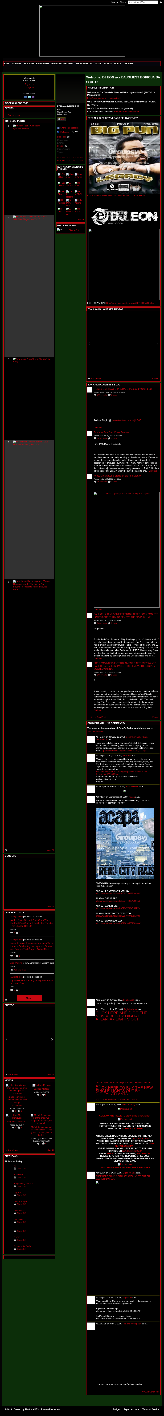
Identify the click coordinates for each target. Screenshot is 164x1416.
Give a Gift (21, 1168)
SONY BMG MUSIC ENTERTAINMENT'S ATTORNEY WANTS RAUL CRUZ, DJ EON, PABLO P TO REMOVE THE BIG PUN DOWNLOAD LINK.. (125, 665)
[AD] (8, 1170)
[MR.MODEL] (78, 194)
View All (50, 850)
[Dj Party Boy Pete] (70, 203)
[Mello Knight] (78, 203)
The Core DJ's (32, 1409)
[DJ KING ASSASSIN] (47, 872)
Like (63, 119)
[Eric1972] (8, 1242)
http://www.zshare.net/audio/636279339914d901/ (118, 893)
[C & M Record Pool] (70, 194)
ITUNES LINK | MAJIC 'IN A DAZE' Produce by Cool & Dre (123, 388)
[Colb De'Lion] (8, 1224)
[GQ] (16, 881)
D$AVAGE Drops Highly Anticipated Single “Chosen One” (31, 982)
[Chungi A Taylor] (8, 1206)
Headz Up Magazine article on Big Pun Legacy (117, 475)
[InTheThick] (62, 177)
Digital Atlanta (130, 1009)
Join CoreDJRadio (95, 731)
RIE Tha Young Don (132, 1324)
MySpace (64, 132)
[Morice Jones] (78, 177)
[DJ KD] (24, 872)
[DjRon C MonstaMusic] (32, 890)
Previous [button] (6, 1039)
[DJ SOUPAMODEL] (24, 898)
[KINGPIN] (16, 890)
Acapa (132, 797)
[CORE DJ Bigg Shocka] (8, 872)
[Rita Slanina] (8, 890)
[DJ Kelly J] (8, 864)
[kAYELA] (62, 194)
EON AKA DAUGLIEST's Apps (70, 157)
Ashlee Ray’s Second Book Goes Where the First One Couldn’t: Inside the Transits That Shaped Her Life (31, 922)
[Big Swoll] (40, 864)
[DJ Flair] (78, 185)
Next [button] (52, 1039)
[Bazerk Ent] (8, 1179)
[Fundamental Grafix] (8, 1251)
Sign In (123, 2)
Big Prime (127, 1297)
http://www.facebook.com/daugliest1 (104, 98)
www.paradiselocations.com (126, 111)
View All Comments (150, 1392)
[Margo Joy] (70, 177)
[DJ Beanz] (16, 872)
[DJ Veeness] (47, 864)
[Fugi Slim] (24, 864)
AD (15, 1166)
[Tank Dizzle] (62, 185)
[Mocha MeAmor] (47, 881)
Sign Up (114, 2)
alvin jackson (16, 916)
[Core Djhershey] (47, 898)
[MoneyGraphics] (40, 890)
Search (161, 2)
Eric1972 (18, 1237)
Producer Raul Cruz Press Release (111, 432)
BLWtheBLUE (132, 786)
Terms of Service (150, 1409)
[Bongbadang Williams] (8, 1188)
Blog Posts (61, 137)
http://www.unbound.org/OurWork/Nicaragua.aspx (123, 750)
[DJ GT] (32, 881)
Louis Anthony (128, 1104)
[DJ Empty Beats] (40, 872)
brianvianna (128, 1000)
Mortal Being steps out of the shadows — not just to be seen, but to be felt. (41, 1131)
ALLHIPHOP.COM (140, 1138)
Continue (98, 427)
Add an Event (14, 115)
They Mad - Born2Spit (17, 1121)
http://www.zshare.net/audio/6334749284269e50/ (118, 901)
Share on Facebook (69, 128)
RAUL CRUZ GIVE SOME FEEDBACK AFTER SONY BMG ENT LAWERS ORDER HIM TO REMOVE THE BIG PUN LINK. (126, 615)
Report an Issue (131, 1409)
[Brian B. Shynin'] (24, 881)
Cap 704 (17, 1192)
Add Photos (13, 1074)
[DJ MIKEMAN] (70, 211)
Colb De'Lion (19, 1219)
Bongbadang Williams (23, 1183)
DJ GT (16, 1228)
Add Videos (13, 1150)
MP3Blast (127, 755)
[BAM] (32, 898)
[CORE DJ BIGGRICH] (32, 872)
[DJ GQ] (40, 898)
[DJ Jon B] (78, 211)
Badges (116, 1409)
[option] (29, 1039)
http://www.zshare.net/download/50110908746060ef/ (130, 303)
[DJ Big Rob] (8, 898)
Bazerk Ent (18, 1174)
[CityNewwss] (8, 1215)
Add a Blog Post (98, 717)
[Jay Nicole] (24, 890)
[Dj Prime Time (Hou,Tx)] (16, 898)
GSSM (21, 1108)
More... (29, 998)
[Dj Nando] (40, 881)
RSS (6, 850)
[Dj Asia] (62, 211)
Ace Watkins (16, 963)
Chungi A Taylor (20, 1201)
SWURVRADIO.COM (132, 1151)
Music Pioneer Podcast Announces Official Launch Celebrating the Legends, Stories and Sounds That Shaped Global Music (31, 946)
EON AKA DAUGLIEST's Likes (70, 161)
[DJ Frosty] (16, 864)
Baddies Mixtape (41, 1088)
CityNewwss (19, 1210)
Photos (60, 146)
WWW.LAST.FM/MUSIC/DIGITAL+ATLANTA (116, 1099)
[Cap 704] (8, 1197)
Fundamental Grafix (22, 1246)
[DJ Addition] (62, 203)
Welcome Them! (20, 970)
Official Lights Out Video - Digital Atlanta (114, 1082)
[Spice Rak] (8, 881)
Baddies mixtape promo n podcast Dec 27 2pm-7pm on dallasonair (17, 1100)
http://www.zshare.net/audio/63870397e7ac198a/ (118, 916)
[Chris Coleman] (32, 864)
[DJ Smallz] (70, 185)
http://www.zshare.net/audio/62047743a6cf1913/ (118, 908)
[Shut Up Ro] (47, 890)
